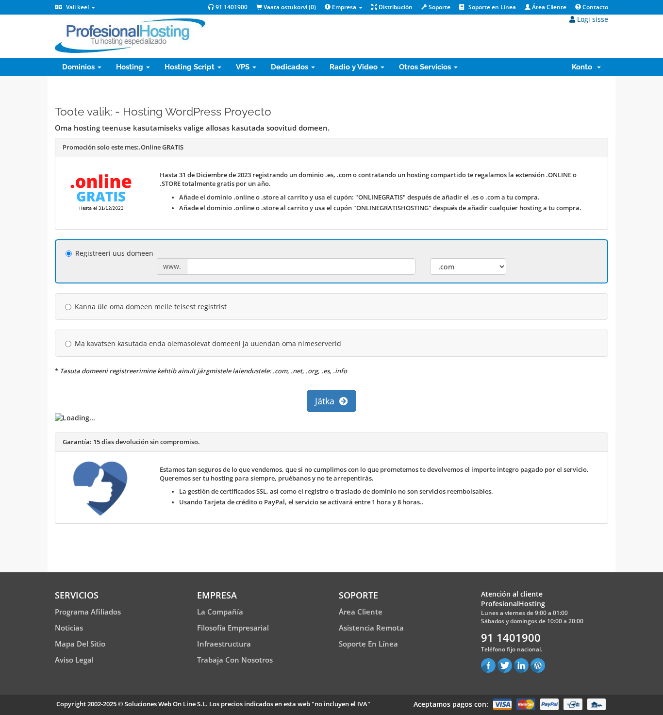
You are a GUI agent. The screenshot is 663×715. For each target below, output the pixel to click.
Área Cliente (548, 7)
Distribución (395, 7)
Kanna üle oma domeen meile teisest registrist (151, 306)
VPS (243, 67)
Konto (584, 67)
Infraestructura (224, 643)
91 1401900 (231, 7)
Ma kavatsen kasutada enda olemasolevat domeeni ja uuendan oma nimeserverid (208, 343)
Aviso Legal (74, 660)
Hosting (130, 67)
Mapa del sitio (80, 643)
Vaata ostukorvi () (289, 7)
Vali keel (77, 7)
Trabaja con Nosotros (235, 660)
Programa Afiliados (88, 611)
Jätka (327, 401)
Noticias (69, 627)
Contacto (594, 7)
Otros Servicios (426, 67)
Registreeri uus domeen (114, 253)
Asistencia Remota (371, 627)
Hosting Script (190, 67)
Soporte (438, 7)
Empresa (344, 7)
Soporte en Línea (491, 7)
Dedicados (290, 67)
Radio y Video (355, 67)
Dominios (79, 67)
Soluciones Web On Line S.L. (166, 703)
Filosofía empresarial (233, 627)
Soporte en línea (368, 643)
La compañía (220, 611)
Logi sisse (591, 19)
